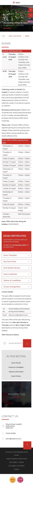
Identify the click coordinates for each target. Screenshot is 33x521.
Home (3, 36)
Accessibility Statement (16, 466)
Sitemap (16, 469)
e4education (22, 459)
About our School (15, 36)
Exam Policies (16, 376)
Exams (27, 36)
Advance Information (16, 372)
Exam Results (16, 363)
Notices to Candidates (16, 367)
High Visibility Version (16, 462)
